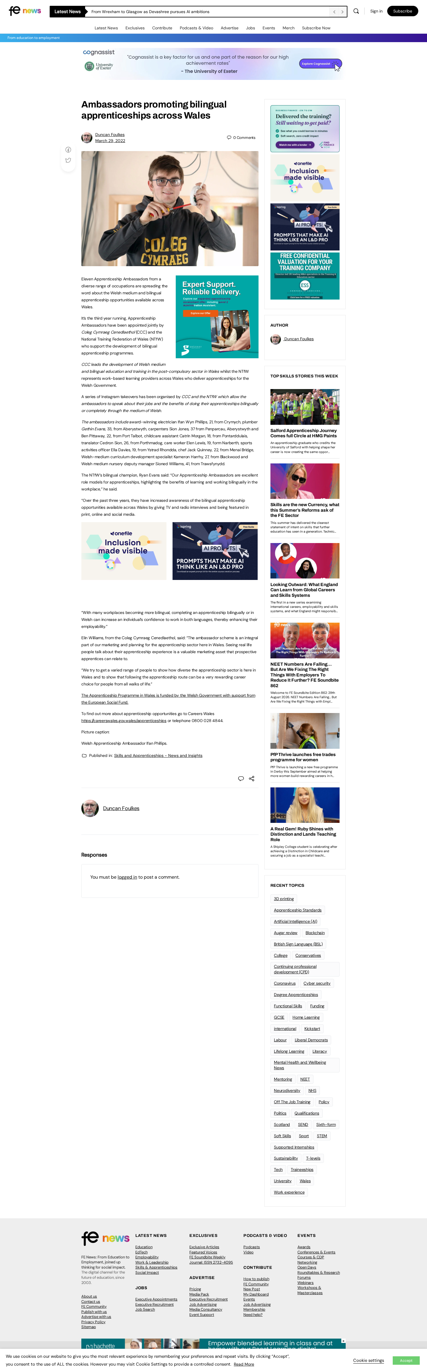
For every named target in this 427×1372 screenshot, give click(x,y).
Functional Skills (288, 1006)
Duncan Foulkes (110, 134)
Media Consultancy (205, 1309)
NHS (312, 1090)
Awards (304, 1246)
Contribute (162, 28)
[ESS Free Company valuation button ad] (305, 275)
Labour (280, 1040)
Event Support (201, 1314)
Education (143, 1246)
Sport (304, 1135)
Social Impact (147, 1272)
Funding (317, 1006)
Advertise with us (96, 1316)
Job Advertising (203, 1304)
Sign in (376, 11)
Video (248, 1252)
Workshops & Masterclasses (310, 1290)
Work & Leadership (151, 1262)
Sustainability (286, 1158)
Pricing (195, 1289)
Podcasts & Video (196, 28)
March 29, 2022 (110, 140)
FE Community (94, 1306)
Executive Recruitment (154, 1304)
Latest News (106, 28)
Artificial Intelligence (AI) (295, 921)
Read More (244, 1364)
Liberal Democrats (311, 1040)
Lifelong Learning (289, 1051)
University (283, 1180)
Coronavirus (284, 983)
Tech (278, 1169)
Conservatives (308, 955)
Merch (289, 28)
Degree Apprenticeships (296, 994)
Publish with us (94, 1311)
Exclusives (135, 28)
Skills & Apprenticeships (156, 1267)
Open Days (306, 1267)
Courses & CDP (310, 1257)
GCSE (279, 1017)
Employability (147, 1257)
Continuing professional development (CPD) (295, 969)
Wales (305, 1180)
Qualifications (307, 1113)
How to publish (256, 1278)
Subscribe (402, 11)
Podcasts (251, 1246)
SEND (303, 1124)
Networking (307, 1262)
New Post (251, 1289)
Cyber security (317, 983)
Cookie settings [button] (368, 1360)
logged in (127, 877)
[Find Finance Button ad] (305, 128)
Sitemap (88, 1326)
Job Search (145, 1309)
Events (269, 28)
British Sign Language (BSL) (298, 944)
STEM (322, 1135)
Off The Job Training (292, 1101)
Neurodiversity (287, 1090)
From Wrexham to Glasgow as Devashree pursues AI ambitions (150, 11)
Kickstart (312, 1028)
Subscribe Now (316, 28)
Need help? (253, 1314)
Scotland (282, 1124)
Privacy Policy (93, 1321)
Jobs (250, 28)
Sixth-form (326, 1124)
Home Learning (306, 1017)
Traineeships (302, 1169)
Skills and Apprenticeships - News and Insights (158, 755)
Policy (324, 1101)
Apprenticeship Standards (298, 910)
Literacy (320, 1051)
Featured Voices (203, 1252)
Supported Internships (294, 1147)
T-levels (313, 1158)
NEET (305, 1079)
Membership (254, 1309)
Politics (280, 1113)
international (285, 1028)
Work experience (289, 1192)
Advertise (229, 28)
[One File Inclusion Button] (123, 576)
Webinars (305, 1282)
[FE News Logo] (25, 11)
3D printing (284, 898)
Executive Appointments (156, 1299)
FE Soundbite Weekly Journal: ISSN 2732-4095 (211, 1260)
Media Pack (199, 1294)
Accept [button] (406, 1360)
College (280, 955)
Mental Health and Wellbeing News (300, 1065)
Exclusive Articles (204, 1246)
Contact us (90, 1301)
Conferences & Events (316, 1252)
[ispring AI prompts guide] (215, 576)
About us (89, 1296)
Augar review (285, 932)
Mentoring (283, 1079)
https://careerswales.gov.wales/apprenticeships (123, 720)
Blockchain (315, 932)
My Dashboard (256, 1294)
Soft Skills (282, 1135)
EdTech (141, 1252)
